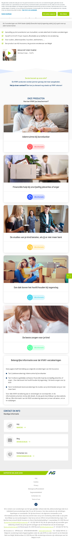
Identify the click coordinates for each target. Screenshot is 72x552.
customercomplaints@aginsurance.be (16, 522)
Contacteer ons (36, 496)
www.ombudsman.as (10, 527)
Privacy (36, 485)
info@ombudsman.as (46, 527)
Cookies (36, 482)
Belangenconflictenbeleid (36, 489)
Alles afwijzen (63, 14)
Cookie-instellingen (7, 14)
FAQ (36, 478)
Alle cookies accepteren (49, 14)
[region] (36, 9)
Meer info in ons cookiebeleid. (29, 10)
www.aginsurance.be (45, 531)
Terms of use (36, 499)
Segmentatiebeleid (36, 492)
